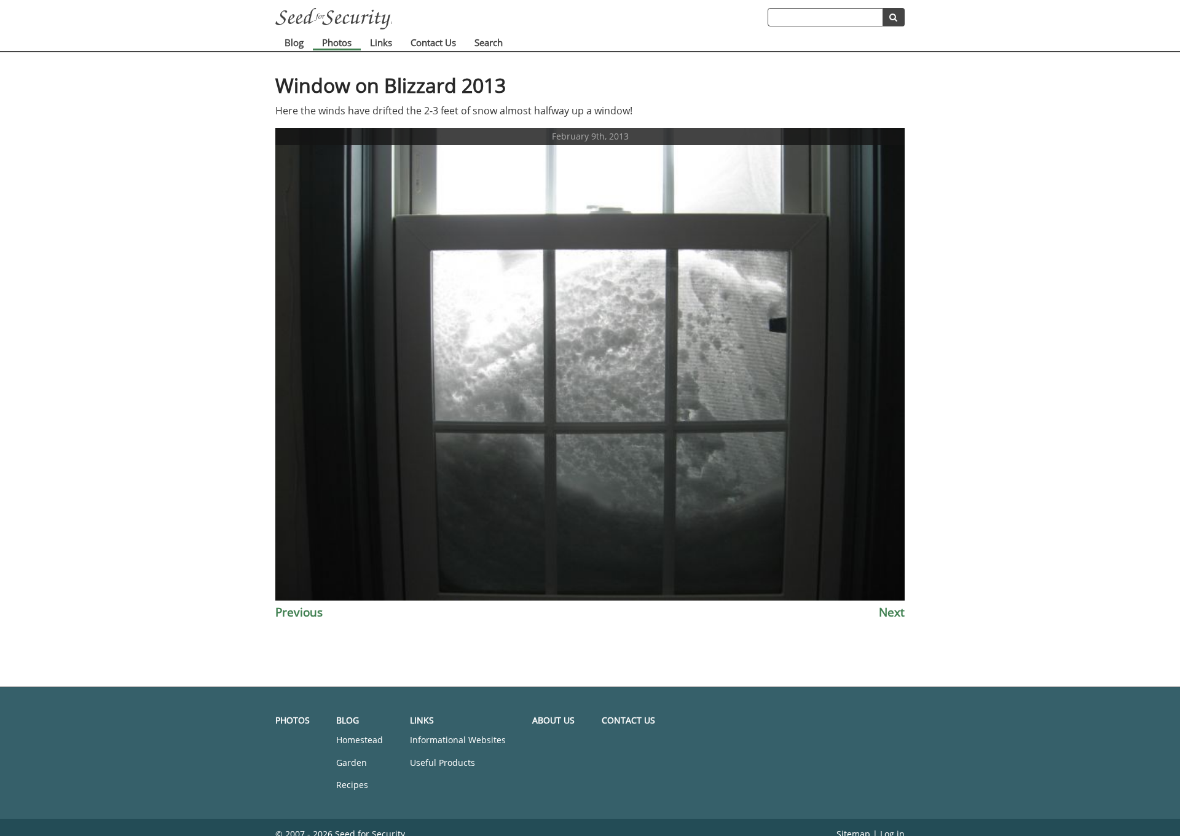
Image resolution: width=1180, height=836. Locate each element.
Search (488, 42)
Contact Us (433, 42)
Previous (299, 612)
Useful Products (442, 762)
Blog (294, 42)
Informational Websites (458, 740)
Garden (351, 762)
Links (381, 42)
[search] (894, 17)
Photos (337, 42)
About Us (553, 720)
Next (892, 612)
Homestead (359, 740)
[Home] (521, 19)
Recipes (352, 785)
